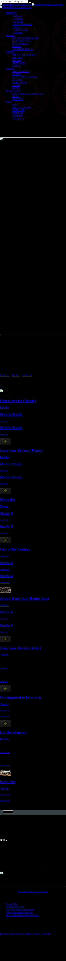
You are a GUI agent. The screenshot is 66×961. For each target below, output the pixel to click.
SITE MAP (17, 113)
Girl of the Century (15, 549)
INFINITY (11, 13)
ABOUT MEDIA (21, 71)
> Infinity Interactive (22, 24)
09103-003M (5, 710)
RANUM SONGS (21, 41)
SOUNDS (17, 79)
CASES (16, 85)
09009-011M (5, 569)
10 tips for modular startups (19, 912)
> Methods (17, 32)
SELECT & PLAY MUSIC (25, 38)
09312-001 (4, 619)
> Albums (17, 16)
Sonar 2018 (11, 904)
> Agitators (17, 21)
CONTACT (18, 118)
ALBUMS (27, 375)
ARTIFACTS (19, 63)
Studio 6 (6, 612)
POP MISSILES (20, 43)
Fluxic (36, 933)
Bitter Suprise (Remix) (18, 401)
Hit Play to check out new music (15, 933)
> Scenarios (18, 18)
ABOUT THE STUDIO (24, 55)
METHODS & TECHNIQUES (27, 93)
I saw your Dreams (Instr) (20, 648)
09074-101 (4, 421)
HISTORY (17, 57)
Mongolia (7, 500)
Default (46, 933)
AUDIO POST (19, 82)
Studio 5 (6, 513)
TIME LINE (18, 110)
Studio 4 (6, 563)
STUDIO (10, 52)
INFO (9, 102)
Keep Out (7, 782)
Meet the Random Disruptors (20, 909)
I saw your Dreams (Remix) (21, 450)
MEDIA (10, 68)
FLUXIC (4, 375)
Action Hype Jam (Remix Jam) (24, 598)
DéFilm (4, 407)
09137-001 (4, 520)
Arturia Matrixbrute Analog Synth (22, 915)
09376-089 (4, 471)
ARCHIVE (17, 99)
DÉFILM (16, 46)
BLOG (15, 96)
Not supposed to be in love (20, 697)
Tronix (4, 506)
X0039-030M (5, 753)
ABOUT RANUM (21, 107)
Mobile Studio (11, 414)
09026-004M (5, 795)
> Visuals (16, 27)
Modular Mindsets (15, 907)
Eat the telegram (13, 732)
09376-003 (4, 668)
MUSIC (15, 375)
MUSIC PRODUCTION (24, 77)
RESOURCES (13, 91)
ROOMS (16, 60)
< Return (8, 812)
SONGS (10, 35)
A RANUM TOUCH (22, 49)
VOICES (16, 74)
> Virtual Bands (20, 30)
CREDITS (17, 116)
